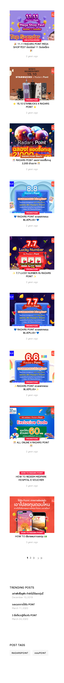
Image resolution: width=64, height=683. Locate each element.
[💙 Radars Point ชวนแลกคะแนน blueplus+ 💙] (32, 206)
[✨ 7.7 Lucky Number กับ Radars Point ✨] (32, 262)
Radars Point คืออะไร (32, 156)
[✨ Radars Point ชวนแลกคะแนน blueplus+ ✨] (32, 375)
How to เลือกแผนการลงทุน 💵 (31, 536)
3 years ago (32, 542)
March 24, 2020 (20, 619)
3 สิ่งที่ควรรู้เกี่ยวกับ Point (24, 615)
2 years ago (32, 56)
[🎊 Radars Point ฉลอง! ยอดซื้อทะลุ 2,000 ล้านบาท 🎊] (32, 149)
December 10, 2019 (22, 597)
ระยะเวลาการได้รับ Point (23, 604)
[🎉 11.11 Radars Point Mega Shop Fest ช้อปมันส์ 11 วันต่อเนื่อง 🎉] (32, 36)
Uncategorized (32, 40)
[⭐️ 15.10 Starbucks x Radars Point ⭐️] (32, 93)
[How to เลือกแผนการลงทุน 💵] (32, 522)
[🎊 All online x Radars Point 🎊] (32, 432)
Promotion (32, 100)
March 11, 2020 (20, 608)
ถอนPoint (40, 653)
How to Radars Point (32, 473)
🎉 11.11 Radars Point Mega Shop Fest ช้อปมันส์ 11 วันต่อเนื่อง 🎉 (31, 47)
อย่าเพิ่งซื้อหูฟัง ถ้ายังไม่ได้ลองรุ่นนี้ (27, 594)
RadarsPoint (20, 653)
